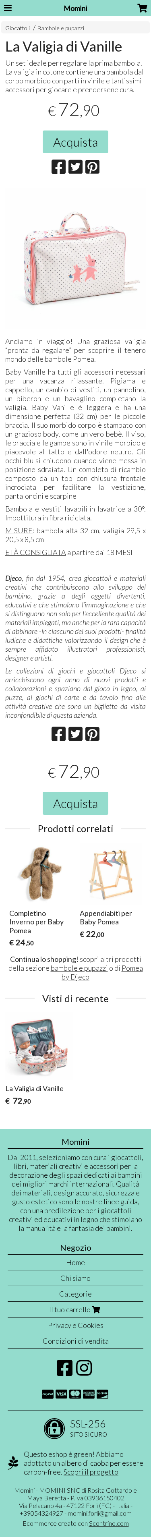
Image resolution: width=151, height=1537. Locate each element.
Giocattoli (17, 28)
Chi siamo (75, 1278)
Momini (75, 8)
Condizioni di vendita (76, 1340)
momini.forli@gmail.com (100, 1513)
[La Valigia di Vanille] (75, 258)
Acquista (75, 142)
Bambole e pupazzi (60, 28)
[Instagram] (84, 1371)
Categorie (75, 1293)
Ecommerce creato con (76, 1523)
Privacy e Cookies (75, 1325)
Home (75, 1262)
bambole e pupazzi (79, 967)
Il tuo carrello (70, 1309)
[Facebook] (64, 1371)
